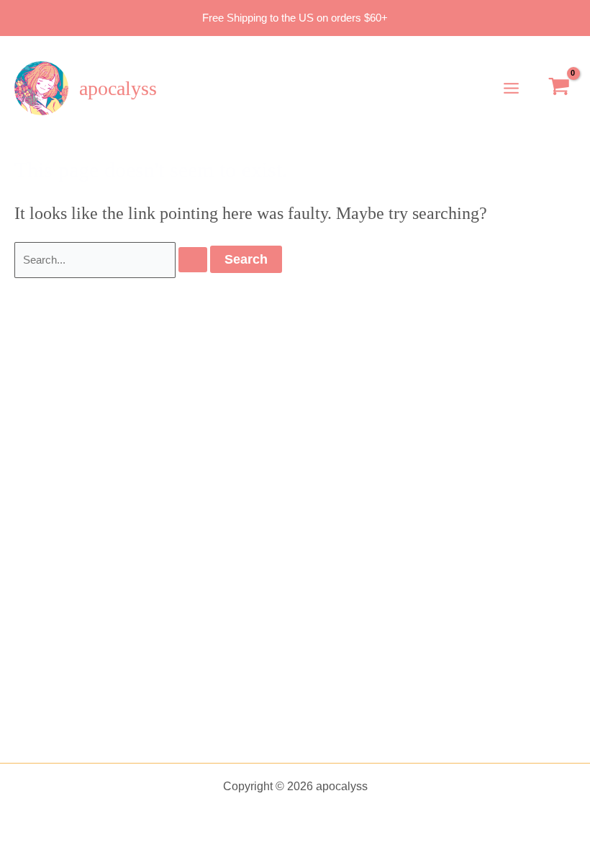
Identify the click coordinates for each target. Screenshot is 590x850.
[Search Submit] (192, 259)
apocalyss (118, 88)
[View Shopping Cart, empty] (559, 88)
